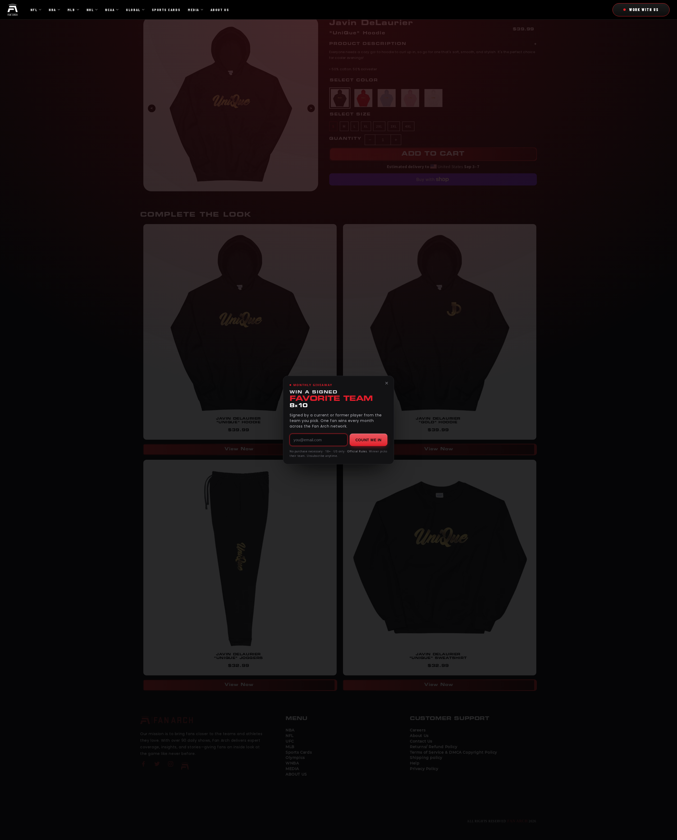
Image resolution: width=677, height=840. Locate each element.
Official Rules (357, 451)
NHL (90, 9)
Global (133, 9)
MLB (71, 9)
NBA (52, 9)
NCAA (110, 9)
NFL (34, 9)
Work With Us (644, 9)
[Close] (386, 383)
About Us (220, 9)
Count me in (368, 440)
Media (193, 9)
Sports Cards (166, 9)
